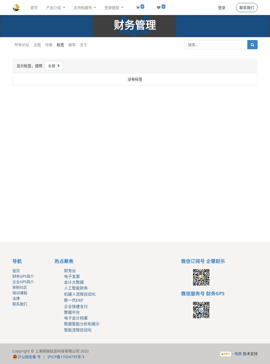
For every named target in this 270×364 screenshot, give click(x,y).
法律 (16, 298)
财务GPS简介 (23, 276)
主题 (37, 44)
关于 (83, 44)
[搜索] (252, 44)
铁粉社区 (19, 287)
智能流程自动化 (78, 330)
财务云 (70, 271)
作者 (48, 44)
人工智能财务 (76, 288)
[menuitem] (34, 7)
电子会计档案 (76, 318)
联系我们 (246, 7)
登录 (221, 7)
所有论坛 (22, 44)
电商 (238, 353)
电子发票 (72, 276)
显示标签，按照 (29, 65)
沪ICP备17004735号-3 (65, 356)
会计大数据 (74, 282)
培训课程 (19, 292)
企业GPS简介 (23, 281)
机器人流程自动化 (80, 294)
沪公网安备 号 (29, 356)
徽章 (72, 44)
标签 (60, 44)
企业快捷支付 (76, 306)
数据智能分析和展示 (82, 324)
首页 (16, 270)
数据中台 (72, 312)
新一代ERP (73, 300)
